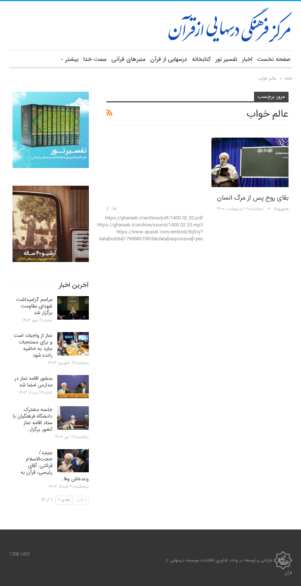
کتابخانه (201, 59)
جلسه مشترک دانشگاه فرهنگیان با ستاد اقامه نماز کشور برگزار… (32, 419)
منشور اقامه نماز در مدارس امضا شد (33, 381)
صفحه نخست (274, 59)
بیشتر (72, 59)
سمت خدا (94, 59)
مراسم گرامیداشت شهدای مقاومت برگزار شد (34, 306)
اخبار (247, 59)
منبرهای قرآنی (128, 59)
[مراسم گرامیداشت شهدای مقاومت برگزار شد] (73, 308)
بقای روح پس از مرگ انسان (253, 198)
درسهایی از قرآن (168, 59)
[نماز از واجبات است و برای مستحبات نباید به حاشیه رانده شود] (73, 344)
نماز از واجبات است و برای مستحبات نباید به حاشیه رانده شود (33, 345)
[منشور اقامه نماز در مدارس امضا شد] (73, 386)
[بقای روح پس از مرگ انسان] (250, 162)
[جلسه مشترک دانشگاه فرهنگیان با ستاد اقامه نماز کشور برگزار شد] (73, 418)
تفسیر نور (226, 59)
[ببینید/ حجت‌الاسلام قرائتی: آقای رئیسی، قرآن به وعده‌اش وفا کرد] (73, 461)
